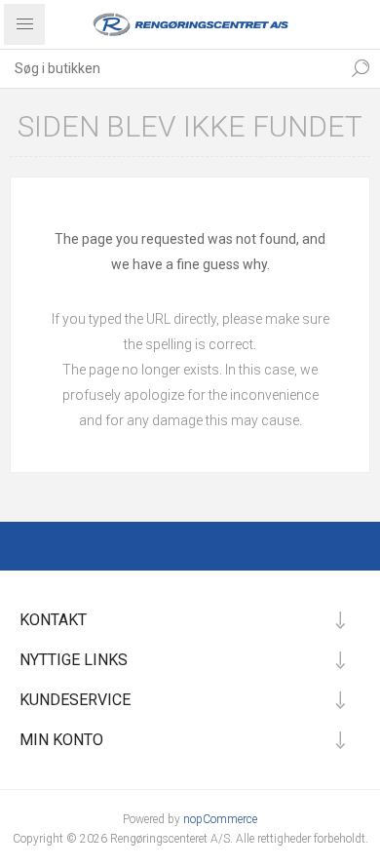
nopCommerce (220, 819)
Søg (360, 68)
